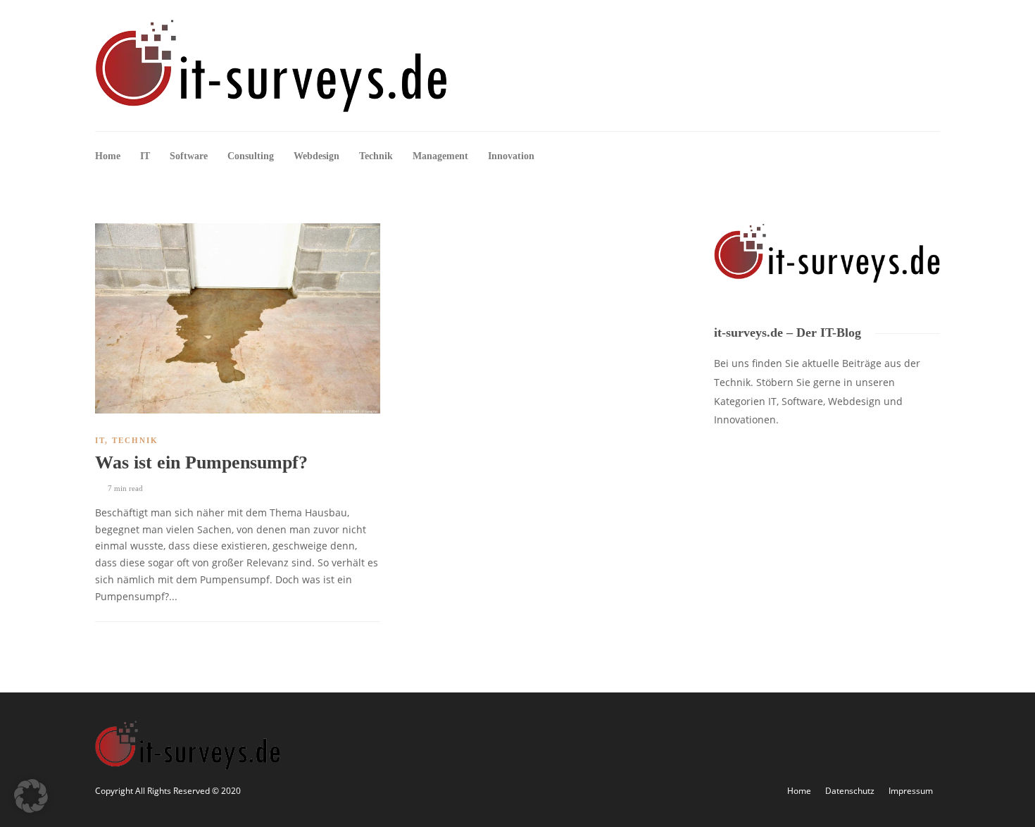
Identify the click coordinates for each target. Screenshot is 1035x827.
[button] (31, 796)
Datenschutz (849, 791)
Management (440, 156)
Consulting (250, 156)
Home (107, 156)
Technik (376, 156)
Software (189, 156)
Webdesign (316, 156)
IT (145, 156)
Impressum (911, 791)
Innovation (511, 156)
